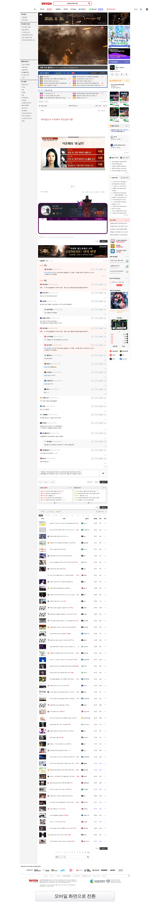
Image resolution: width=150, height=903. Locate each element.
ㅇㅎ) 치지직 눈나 (56, 821)
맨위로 (96, 482)
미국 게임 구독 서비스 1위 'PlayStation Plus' (63, 523)
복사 (47, 101)
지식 (83, 515)
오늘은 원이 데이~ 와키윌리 (58, 724)
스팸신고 (97, 192)
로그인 (135, 9)
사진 (88, 515)
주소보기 (41, 101)
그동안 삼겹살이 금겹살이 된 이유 (60, 607)
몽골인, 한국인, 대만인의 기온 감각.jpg (61, 627)
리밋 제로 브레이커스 (27, 113)
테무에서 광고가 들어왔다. (58, 633)
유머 (62, 515)
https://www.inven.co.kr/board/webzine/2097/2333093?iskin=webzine (59, 237)
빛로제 (85, 776)
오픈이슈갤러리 (104, 101)
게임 (78, 515)
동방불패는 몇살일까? (57, 815)
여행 (23, 95)
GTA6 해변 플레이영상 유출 (58, 588)
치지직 (23, 87)
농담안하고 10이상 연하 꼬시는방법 (60, 841)
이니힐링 (57, 213)
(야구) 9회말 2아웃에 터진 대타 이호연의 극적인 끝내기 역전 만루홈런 (69, 653)
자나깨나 (86, 646)
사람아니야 (86, 633)
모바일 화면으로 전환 (75, 896)
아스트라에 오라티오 (27, 118)
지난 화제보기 (93, 73)
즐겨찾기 (59, 511)
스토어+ (127, 80)
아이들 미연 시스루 (56, 601)
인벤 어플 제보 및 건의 (27, 34)
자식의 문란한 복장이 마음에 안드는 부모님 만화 (64, 763)
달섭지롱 (86, 542)
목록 (99, 110)
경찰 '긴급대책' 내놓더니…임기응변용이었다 (63, 620)
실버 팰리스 (24, 110)
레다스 (85, 562)
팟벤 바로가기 (25, 84)
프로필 (50, 219)
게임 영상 (24, 100)
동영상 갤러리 (25, 29)
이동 (105, 275)
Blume (85, 575)
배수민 (85, 666)
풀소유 (85, 588)
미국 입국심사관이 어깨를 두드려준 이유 (62, 718)
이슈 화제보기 (102, 73)
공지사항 (104, 876)
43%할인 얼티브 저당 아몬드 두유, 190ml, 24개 (119, 226)
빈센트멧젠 (86, 659)
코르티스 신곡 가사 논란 (57, 685)
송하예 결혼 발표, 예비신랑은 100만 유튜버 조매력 (64, 770)
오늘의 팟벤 (24, 69)
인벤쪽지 (53, 213)
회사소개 (46, 876)
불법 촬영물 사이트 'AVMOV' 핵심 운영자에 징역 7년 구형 (66, 679)
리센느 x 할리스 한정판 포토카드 (60, 796)
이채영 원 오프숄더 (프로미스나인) (60, 731)
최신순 (51, 261)
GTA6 (23, 121)
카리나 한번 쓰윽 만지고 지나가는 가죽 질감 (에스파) (65, 594)
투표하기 (119, 285)
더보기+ (70, 487)
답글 (103, 275)
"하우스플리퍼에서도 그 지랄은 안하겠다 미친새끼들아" (65, 575)
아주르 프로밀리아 (26, 115)
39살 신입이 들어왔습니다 (58, 705)
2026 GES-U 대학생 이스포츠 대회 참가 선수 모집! (64, 646)
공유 (83, 192)
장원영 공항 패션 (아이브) (58, 536)
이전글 (52, 482)
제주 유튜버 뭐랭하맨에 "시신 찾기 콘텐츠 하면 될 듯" (65, 802)
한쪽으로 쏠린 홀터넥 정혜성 (59, 750)
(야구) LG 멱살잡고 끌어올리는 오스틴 (61, 542)
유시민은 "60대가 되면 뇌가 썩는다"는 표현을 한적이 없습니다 (67, 529)
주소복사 (41, 237)
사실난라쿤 (86, 711)
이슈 (47, 515)
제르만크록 (43, 105)
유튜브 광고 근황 (56, 711)
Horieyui (85, 808)
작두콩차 (86, 828)
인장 (43, 219)
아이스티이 (86, 724)
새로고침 (105, 261)
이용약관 (58, 876)
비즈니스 (52, 876)
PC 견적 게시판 (25, 75)
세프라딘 (86, 802)
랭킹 (59, 219)
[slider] (73, 63)
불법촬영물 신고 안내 (86, 876)
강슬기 (85, 607)
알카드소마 (86, 841)
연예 (55, 515)
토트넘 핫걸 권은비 (56, 568)
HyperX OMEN (25, 105)
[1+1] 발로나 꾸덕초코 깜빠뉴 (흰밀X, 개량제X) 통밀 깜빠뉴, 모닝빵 (119, 229)
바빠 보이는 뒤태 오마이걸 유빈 (59, 555)
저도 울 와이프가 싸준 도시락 (59, 789)
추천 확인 (102, 192)
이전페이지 (90, 482)
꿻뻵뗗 (85, 763)
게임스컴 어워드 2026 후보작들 (59, 783)
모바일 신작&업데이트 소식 (28, 40)
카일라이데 (86, 529)
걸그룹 (23, 92)
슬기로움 (86, 620)
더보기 (60, 213)
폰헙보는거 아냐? (56, 808)
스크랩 (86, 192)
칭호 (67, 219)
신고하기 (91, 192)
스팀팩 (85, 821)
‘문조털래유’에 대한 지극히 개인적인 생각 (62, 562)
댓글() (103, 110)
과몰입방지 (86, 783)
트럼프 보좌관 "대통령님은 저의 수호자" (61, 828)
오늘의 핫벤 (24, 67)
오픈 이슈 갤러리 (26, 64)
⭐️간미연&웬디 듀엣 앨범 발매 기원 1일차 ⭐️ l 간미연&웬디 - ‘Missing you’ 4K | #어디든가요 (75, 776)
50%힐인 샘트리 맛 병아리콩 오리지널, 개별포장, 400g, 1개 (119, 223)
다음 (88, 852)
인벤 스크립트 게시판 (27, 37)
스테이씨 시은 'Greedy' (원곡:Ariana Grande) (62, 666)
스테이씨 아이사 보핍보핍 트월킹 (60, 581)
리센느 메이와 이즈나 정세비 (59, 834)
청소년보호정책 (76, 876)
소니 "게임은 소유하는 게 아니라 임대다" (62, 659)
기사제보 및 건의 (26, 32)
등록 (103, 473)
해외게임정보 (25, 97)
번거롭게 (86, 789)
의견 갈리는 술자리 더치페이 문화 (60, 640)
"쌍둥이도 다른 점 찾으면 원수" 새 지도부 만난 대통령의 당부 (67, 692)
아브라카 (86, 737)
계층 (94, 515)
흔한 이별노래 (55, 737)
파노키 (85, 523)
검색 (88, 857)
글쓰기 (103, 507)
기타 (104, 515)
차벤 (23, 89)
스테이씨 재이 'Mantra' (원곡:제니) (60, 672)
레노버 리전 (24, 108)
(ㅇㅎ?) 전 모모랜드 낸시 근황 (59, 744)
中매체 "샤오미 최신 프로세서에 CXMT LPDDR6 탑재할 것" (66, 757)
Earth (85, 692)
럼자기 (85, 685)
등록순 (47, 261)
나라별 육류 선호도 (56, 549)
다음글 (45, 482)
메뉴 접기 (99, 219)
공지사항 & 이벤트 (26, 27)
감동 (99, 515)
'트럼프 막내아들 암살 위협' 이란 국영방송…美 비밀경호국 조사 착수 (69, 698)
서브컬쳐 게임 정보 (26, 102)
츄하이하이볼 (87, 718)
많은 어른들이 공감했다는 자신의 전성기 (62, 614)
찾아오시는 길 (96, 876)
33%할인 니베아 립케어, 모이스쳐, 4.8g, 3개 (119, 232)
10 (85, 852)
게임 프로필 (75, 219)
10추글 (51, 511)
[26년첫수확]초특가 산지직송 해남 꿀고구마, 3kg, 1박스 (119, 234)
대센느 (85, 834)
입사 (85, 536)
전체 (41, 515)
